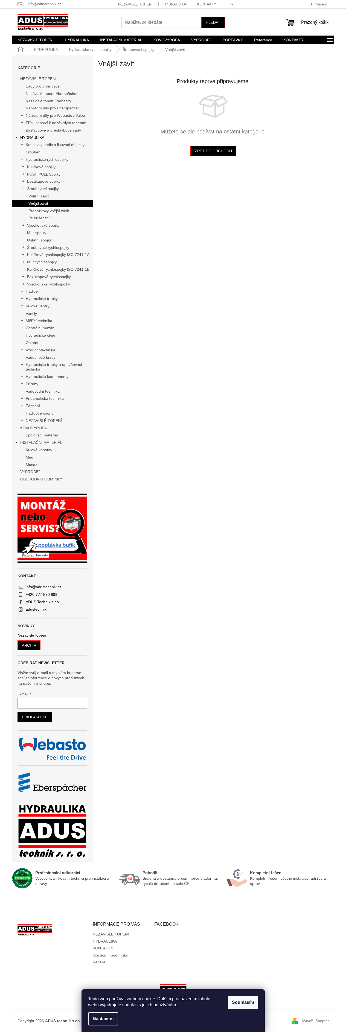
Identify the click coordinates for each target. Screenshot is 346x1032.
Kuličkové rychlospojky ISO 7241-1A (58, 254)
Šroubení (34, 152)
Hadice (32, 291)
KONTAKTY (206, 4)
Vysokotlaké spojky (43, 225)
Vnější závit (38, 203)
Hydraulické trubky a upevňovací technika (54, 366)
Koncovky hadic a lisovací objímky (55, 144)
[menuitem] (35, 40)
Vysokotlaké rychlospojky (48, 284)
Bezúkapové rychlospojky (49, 277)
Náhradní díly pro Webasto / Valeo (55, 115)
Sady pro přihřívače (43, 86)
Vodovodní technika (43, 391)
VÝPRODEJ (30, 472)
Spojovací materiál (42, 435)
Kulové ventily (38, 306)
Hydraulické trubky (42, 298)
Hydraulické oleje (40, 335)
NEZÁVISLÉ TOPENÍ (135, 4)
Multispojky (36, 233)
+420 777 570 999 (41, 594)
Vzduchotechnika (40, 350)
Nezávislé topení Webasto (48, 101)
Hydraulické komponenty (47, 376)
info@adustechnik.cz (44, 587)
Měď (30, 457)
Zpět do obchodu (213, 151)
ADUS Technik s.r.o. (43, 602)
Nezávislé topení (32, 635)
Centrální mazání (41, 328)
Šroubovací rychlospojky (48, 247)
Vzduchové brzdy (41, 357)
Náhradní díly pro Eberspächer (52, 108)
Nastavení (103, 1018)
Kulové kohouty (39, 450)
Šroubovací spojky (43, 188)
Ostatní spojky (39, 240)
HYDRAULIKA (175, 4)
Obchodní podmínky (110, 955)
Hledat (213, 22)
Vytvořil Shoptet (315, 1021)
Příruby (32, 384)
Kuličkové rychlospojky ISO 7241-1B (58, 269)
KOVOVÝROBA (33, 428)
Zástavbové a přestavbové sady (53, 130)
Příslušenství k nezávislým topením (56, 123)
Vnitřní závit (38, 196)
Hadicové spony (39, 413)
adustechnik (36, 609)
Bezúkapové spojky (43, 181)
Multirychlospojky (42, 262)
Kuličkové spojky (41, 167)
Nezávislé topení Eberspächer (52, 93)
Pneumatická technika (45, 398)
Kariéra (99, 962)
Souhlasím (243, 1002)
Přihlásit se (35, 717)
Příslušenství (39, 218)
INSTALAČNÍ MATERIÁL (41, 442)
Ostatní (32, 342)
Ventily (31, 313)
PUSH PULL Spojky (43, 174)
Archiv (29, 645)
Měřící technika (39, 321)
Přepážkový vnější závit (48, 211)
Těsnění (33, 406)
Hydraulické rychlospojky (47, 159)
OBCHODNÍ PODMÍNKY (41, 479)
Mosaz (31, 464)
